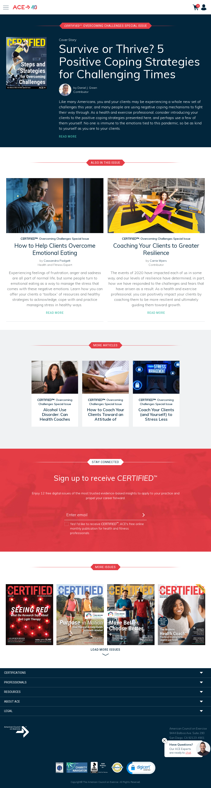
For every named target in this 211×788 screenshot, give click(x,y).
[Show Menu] (6, 7)
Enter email (73, 507)
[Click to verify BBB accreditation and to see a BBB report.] (99, 767)
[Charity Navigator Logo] (77, 767)
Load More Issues (105, 649)
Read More (68, 136)
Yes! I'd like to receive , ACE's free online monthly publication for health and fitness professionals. (107, 528)
